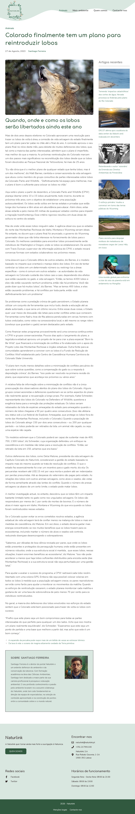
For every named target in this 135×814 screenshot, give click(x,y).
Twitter (14, 781)
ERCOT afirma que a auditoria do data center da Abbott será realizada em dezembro (113, 133)
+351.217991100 (84, 747)
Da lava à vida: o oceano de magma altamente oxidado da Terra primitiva (41, 643)
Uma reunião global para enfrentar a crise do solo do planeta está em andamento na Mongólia (114, 280)
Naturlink (71, 803)
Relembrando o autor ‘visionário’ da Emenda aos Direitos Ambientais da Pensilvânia (113, 169)
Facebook (15, 777)
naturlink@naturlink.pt (85, 742)
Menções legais (60, 809)
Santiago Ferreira (37, 51)
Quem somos (100, 10)
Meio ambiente (80, 10)
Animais (63, 10)
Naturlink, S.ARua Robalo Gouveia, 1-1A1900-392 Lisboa (88, 754)
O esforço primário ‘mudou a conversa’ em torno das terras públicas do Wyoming (112, 205)
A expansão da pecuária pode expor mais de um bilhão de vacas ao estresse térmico (46, 640)
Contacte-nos (120, 10)
